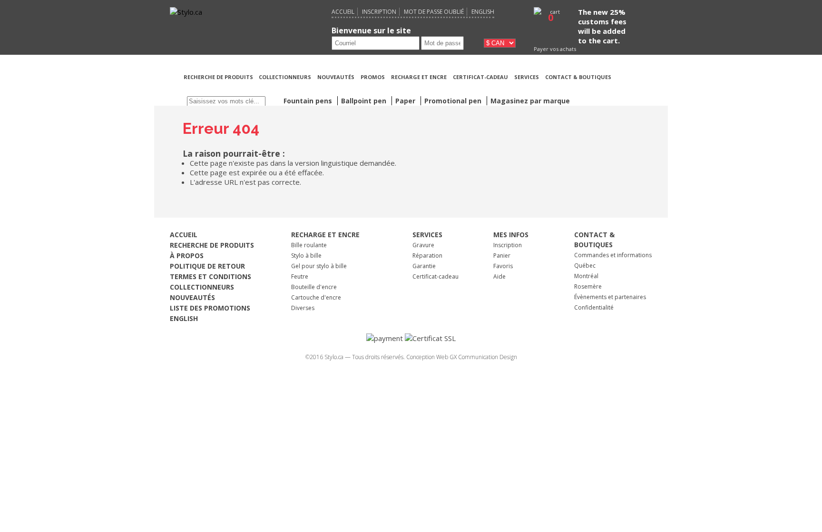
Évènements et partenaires (610, 297)
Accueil (343, 12)
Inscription (379, 12)
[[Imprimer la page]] (634, 88)
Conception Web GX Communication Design (461, 357)
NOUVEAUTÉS (335, 76)
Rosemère (588, 286)
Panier (501, 255)
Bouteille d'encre (314, 287)
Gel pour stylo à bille (319, 266)
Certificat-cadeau (435, 276)
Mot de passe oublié (434, 12)
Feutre (299, 276)
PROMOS (373, 76)
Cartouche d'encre (316, 297)
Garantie (424, 266)
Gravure (423, 245)
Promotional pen (453, 100)
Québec (585, 265)
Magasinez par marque (530, 100)
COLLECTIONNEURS (285, 76)
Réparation (427, 255)
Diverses (302, 308)
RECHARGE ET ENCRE (419, 76)
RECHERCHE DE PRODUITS (219, 76)
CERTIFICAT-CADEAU (480, 76)
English (482, 12)
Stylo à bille (306, 255)
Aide (499, 276)
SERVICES (526, 76)
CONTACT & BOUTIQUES (578, 76)
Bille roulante (309, 245)
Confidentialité (594, 307)
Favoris (503, 266)
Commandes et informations (613, 255)
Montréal (586, 276)
